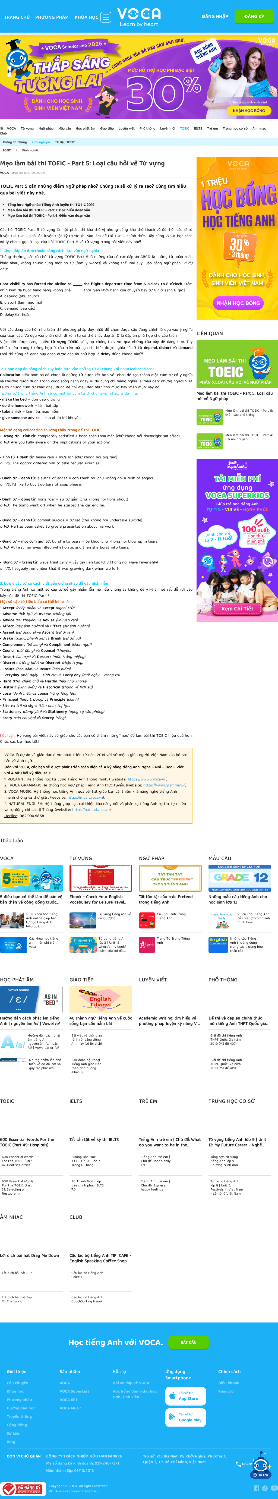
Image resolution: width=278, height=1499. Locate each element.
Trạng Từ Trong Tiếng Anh (173, 941)
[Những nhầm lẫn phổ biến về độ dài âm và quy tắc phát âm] (13, 1066)
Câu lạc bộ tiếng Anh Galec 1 (87, 1275)
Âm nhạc (259, 129)
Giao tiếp (107, 129)
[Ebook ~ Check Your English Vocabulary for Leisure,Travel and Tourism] (101, 878)
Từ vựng (27, 129)
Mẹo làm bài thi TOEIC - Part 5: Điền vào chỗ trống (249, 413)
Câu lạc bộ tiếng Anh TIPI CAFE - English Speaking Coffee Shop (100, 1258)
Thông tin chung (15, 142)
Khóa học (15, 1392)
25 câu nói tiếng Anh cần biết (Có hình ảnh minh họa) (254, 919)
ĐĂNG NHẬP (215, 17)
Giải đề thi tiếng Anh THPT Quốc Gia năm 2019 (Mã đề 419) (226, 1065)
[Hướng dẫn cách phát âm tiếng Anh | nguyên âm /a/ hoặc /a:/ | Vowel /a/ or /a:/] (13, 1042)
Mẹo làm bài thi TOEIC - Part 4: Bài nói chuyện (249, 438)
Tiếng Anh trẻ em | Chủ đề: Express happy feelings (155, 1186)
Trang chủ (17, 17)
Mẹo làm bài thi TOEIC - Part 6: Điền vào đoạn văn (49, 216)
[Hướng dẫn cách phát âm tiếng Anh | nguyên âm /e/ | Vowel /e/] (31, 999)
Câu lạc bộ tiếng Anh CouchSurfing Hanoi (87, 1300)
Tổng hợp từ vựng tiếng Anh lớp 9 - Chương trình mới (224, 1162)
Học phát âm (85, 129)
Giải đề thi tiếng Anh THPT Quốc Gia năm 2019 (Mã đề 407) (226, 1040)
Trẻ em (212, 129)
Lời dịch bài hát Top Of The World (17, 1300)
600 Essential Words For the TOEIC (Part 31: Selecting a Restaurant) (17, 1188)
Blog (11, 1442)
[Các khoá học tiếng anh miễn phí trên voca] (13, 945)
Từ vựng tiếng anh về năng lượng (114, 917)
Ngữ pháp (46, 129)
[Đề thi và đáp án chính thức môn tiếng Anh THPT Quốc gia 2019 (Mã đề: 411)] (239, 999)
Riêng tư (226, 1392)
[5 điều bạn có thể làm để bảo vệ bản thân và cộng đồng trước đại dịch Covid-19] (31, 878)
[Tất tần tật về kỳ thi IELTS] (101, 1121)
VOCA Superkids (74, 1392)
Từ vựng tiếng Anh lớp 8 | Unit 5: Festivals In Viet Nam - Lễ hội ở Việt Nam (226, 1188)
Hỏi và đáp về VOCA (131, 1383)
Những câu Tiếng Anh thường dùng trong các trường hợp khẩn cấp (246, 945)
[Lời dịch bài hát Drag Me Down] (31, 1237)
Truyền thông (19, 1417)
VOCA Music (70, 1409)
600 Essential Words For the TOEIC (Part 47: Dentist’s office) (17, 1162)
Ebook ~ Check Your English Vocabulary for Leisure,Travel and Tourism (97, 900)
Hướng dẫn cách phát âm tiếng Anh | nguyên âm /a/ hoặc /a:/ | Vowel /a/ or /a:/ (44, 1042)
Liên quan (210, 334)
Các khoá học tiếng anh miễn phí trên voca (43, 943)
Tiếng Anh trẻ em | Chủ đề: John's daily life (155, 1162)
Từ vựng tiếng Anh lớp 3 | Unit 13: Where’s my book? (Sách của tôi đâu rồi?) (113, 945)
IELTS (198, 129)
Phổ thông (147, 129)
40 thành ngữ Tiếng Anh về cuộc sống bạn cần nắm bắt (101, 1021)
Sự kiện (14, 1434)
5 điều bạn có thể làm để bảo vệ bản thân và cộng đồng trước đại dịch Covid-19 (31, 900)
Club (3, 134)
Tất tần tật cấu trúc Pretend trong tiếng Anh (166, 900)
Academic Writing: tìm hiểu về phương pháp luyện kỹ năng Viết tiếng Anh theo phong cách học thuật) (170, 1021)
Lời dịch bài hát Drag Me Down (29, 1256)
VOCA (11, 129)
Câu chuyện (18, 1383)
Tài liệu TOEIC (65, 142)
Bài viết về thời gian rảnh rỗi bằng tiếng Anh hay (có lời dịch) (114, 1040)
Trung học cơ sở (235, 129)
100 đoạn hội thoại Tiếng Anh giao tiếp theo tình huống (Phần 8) (113, 1066)
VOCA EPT (69, 1400)
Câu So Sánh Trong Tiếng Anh (171, 917)
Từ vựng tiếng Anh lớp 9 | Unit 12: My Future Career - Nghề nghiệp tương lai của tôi (237, 1142)
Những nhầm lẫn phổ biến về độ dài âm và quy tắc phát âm (45, 1065)
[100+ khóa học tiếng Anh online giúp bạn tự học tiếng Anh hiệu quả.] (12, 920)
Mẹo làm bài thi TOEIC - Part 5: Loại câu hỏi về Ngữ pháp (235, 396)
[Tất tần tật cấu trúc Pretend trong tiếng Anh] (170, 878)
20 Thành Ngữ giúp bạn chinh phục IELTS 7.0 (87, 1186)
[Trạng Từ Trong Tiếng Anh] (147, 945)
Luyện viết (127, 129)
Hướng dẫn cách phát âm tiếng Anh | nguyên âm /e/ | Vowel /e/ (30, 1021)
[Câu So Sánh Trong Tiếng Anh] (147, 920)
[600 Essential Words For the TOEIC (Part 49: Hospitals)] (31, 1121)
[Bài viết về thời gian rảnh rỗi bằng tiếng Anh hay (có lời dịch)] (83, 1042)
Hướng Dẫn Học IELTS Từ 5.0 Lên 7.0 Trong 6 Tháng (87, 1162)
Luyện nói (167, 129)
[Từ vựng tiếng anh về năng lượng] (83, 920)
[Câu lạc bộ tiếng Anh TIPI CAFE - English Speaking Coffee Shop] (101, 1237)
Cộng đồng (17, 1425)
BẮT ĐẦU (189, 1342)
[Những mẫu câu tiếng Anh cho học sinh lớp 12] (239, 878)
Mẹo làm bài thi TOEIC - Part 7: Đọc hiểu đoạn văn (49, 210)
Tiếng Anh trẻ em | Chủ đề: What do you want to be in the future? (170, 1142)
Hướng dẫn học (21, 1409)
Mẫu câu (64, 129)
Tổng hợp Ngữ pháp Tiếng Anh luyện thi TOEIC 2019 (51, 205)
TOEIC (184, 129)
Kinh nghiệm (41, 142)
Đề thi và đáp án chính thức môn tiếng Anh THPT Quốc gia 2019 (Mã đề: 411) (237, 1021)
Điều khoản (228, 1383)
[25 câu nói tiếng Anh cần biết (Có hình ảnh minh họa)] (222, 920)
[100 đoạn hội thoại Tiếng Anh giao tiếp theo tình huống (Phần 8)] (83, 1066)
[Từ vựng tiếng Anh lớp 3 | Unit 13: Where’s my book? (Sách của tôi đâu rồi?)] (83, 945)
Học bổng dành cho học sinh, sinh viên (135, 1394)
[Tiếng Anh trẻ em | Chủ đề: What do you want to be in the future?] (170, 1121)
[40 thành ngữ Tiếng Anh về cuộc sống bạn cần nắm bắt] (101, 999)
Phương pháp (51, 17)
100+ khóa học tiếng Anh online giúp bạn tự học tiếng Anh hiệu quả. (41, 920)
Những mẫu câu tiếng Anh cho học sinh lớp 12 (237, 900)
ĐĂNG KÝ (254, 17)
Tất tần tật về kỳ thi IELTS (94, 1140)
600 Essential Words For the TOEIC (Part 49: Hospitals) (27, 1142)
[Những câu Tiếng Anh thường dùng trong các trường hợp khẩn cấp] (218, 945)
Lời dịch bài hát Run (17, 1273)
